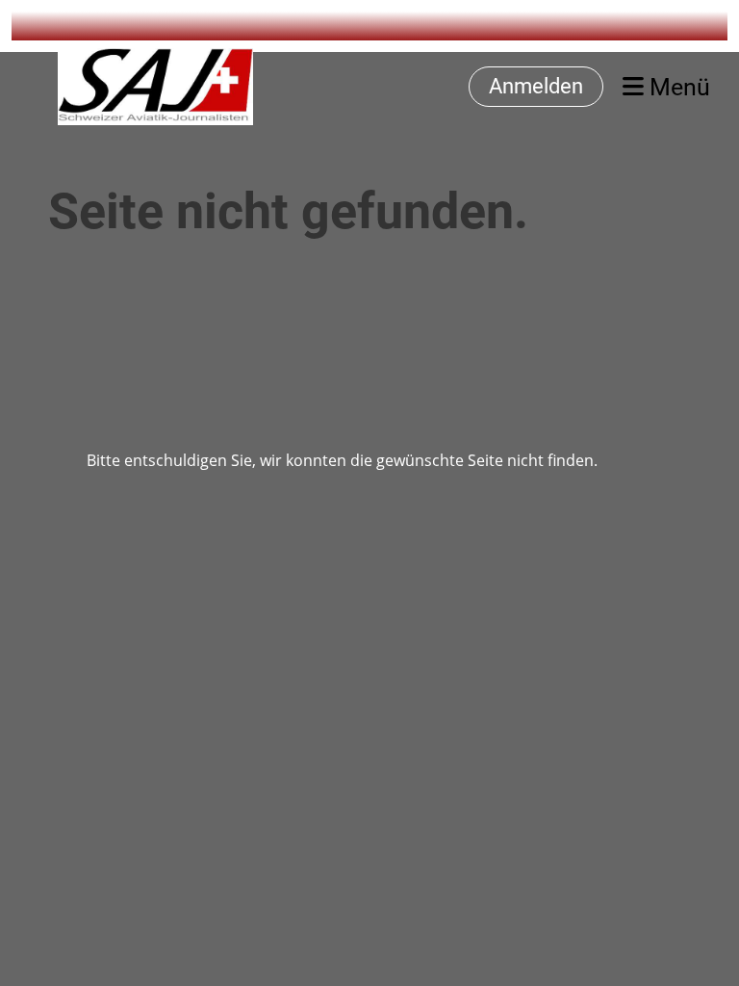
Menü (677, 87)
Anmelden (536, 86)
